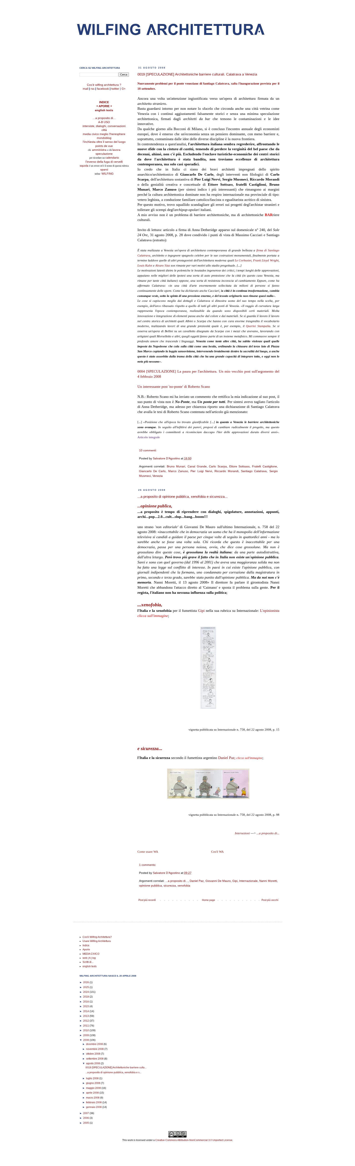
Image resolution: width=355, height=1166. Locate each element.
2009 (86, 1035)
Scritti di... (88, 962)
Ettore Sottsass (239, 466)
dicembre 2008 (95, 1044)
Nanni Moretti (268, 880)
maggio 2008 (93, 1088)
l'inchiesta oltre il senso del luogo (104, 141)
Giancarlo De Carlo (152, 471)
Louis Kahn (144, 265)
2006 (86, 1118)
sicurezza (170, 885)
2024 (86, 992)
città (104, 130)
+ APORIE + (104, 106)
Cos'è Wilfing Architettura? (97, 937)
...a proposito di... (268, 833)
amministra (99, 149)
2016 (86, 1001)
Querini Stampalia (258, 326)
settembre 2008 (95, 1058)
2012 (86, 1020)
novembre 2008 (95, 1049)
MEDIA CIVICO (91, 953)
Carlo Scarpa (218, 466)
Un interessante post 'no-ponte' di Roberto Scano (173, 386)
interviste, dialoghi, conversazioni (104, 126)
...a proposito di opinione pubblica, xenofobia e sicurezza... (182, 497)
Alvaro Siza (162, 265)
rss (93, 88)
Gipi (201, 611)
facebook (103, 88)
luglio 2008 (92, 1078)
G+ (124, 88)
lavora (116, 149)
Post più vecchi (270, 900)
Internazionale (248, 880)
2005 (86, 1122)
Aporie (86, 949)
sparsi (104, 169)
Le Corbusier (243, 260)
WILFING (107, 173)
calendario (112, 157)
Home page (208, 900)
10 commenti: (148, 450)
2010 (86, 1030)
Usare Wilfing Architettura (97, 941)
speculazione (104, 153)
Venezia (157, 475)
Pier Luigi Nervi (201, 471)
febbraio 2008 (94, 1102)
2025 (86, 987)
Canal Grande (197, 466)
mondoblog (104, 138)
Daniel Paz (197, 880)
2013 (86, 1016)
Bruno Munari (176, 466)
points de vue (104, 146)
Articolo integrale (148, 437)
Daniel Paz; (226, 758)
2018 (86, 996)
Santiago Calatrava (254, 471)
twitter (115, 88)
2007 (86, 1113)
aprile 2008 (92, 1092)
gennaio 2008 (94, 1107)
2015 (86, 1006)
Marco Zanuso (178, 471)
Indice (86, 945)
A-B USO (104, 122)
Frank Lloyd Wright (266, 260)
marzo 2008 (93, 1097)
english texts (104, 110)
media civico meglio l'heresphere (104, 134)
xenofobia (184, 885)
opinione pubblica (150, 885)
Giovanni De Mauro (218, 880)
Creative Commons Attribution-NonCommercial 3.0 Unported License (193, 1140)
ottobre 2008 (93, 1053)
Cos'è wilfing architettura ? (104, 84)
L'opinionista (269, 611)
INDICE (104, 102)
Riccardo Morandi (226, 471)
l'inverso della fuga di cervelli (104, 161)
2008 (86, 1040)
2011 (86, 1025)
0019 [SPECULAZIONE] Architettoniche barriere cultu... (115, 1067)
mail (85, 88)
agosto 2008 (93, 1063)
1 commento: (147, 864)
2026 (86, 982)
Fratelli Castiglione (264, 466)
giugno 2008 (93, 1083)
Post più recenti (147, 900)
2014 (86, 1011)
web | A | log (89, 958)
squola (84, 165)
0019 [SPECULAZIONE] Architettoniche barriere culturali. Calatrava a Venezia (197, 74)
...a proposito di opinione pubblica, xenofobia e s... (113, 1072)
